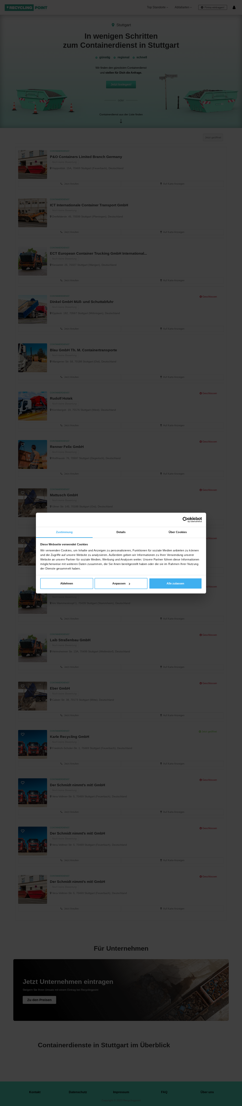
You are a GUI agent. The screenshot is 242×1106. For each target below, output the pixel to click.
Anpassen (119, 583)
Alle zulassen (175, 583)
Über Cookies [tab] (178, 532)
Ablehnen (66, 583)
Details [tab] (121, 532)
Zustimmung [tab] (64, 532)
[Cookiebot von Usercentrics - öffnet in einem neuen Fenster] (185, 520)
